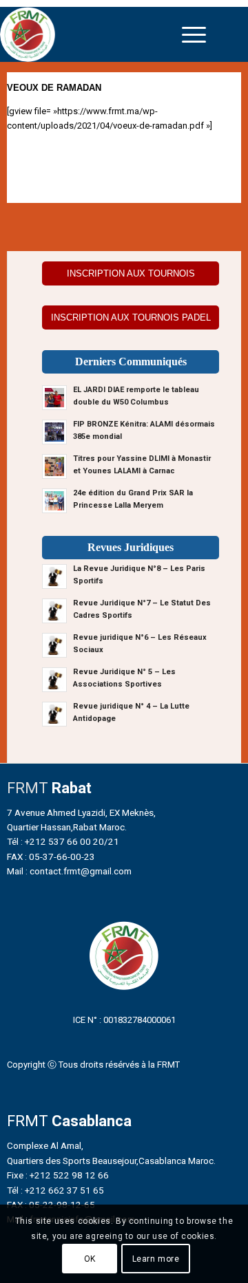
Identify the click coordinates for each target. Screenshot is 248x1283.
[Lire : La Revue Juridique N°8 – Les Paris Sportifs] (54, 576)
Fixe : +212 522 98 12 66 (58, 1174)
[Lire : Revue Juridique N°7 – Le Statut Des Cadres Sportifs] (54, 611)
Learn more (156, 1259)
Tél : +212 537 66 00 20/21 (63, 841)
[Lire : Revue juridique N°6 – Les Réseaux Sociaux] (54, 645)
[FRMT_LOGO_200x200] (93, 34)
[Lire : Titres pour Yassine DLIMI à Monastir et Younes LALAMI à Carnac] (54, 466)
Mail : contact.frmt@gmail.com (69, 870)
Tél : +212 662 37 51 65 (55, 1190)
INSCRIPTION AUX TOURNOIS (131, 273)
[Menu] (194, 34)
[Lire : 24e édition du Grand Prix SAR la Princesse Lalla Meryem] (54, 500)
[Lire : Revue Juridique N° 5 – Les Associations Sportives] (54, 679)
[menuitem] (194, 34)
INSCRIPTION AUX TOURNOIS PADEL (131, 317)
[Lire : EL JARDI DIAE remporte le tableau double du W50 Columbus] (54, 397)
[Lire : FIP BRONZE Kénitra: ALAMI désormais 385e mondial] (54, 432)
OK (90, 1259)
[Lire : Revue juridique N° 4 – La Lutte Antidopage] (54, 714)
